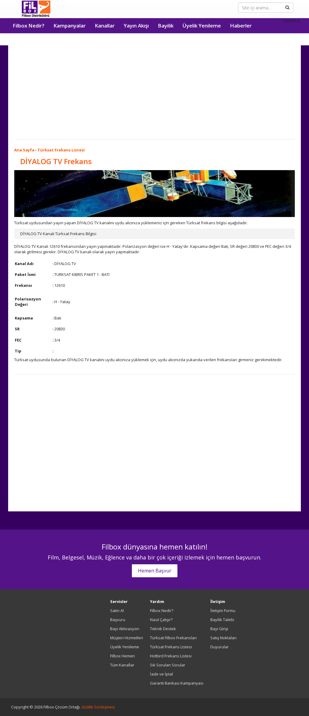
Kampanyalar (69, 25)
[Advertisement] (154, 93)
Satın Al (117, 610)
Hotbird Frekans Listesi (171, 656)
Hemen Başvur (154, 570)
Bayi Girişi (219, 628)
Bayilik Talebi (222, 619)
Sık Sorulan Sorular (167, 665)
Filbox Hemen (122, 656)
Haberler (241, 25)
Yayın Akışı (136, 25)
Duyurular (219, 647)
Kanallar (105, 25)
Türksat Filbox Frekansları (173, 637)
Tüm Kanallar (122, 665)
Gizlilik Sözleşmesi (98, 707)
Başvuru (117, 619)
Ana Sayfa (24, 150)
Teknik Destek (163, 628)
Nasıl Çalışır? (161, 619)
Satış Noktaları (223, 637)
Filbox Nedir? (28, 25)
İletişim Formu (222, 610)
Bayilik (166, 25)
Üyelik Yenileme (202, 25)
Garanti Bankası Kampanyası (176, 683)
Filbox (36, 9)
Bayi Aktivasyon (124, 628)
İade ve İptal (161, 674)
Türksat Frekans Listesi (61, 150)
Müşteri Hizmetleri (126, 637)
